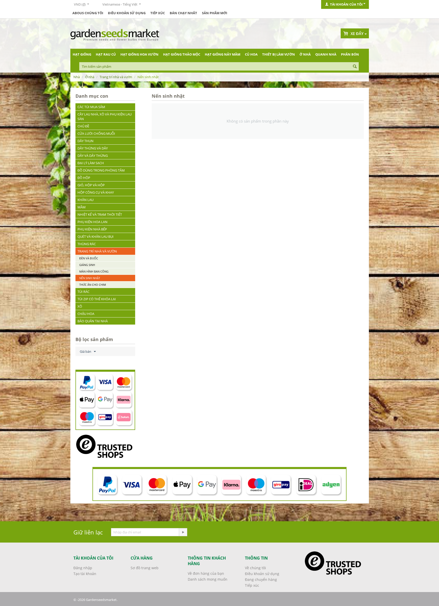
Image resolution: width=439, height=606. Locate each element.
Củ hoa (251, 54)
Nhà (76, 77)
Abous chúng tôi (87, 13)
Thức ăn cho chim (92, 285)
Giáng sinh (87, 265)
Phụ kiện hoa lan (92, 222)
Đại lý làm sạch (90, 163)
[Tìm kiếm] (354, 66)
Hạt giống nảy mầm (222, 54)
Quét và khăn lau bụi (95, 236)
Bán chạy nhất (183, 13)
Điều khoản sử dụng (127, 13)
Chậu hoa (85, 313)
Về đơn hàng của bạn (206, 573)
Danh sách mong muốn (207, 579)
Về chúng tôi (255, 567)
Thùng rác (86, 244)
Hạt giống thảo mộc (181, 54)
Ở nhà (305, 54)
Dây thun (85, 141)
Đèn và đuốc (88, 258)
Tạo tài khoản (84, 573)
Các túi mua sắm (91, 107)
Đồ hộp (83, 177)
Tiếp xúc (157, 13)
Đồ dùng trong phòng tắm (101, 170)
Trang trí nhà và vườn (116, 77)
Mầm (81, 207)
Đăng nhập (82, 567)
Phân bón (350, 54)
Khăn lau (85, 199)
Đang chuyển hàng (261, 579)
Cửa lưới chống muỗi (96, 133)
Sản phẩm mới (214, 13)
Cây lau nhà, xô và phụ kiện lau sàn (104, 116)
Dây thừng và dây (92, 148)
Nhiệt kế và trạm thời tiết (99, 214)
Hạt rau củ (106, 54)
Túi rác (83, 291)
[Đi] (183, 532)
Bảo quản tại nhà (92, 321)
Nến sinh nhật (89, 278)
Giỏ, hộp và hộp (91, 185)
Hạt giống (82, 54)
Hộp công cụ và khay (95, 192)
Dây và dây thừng (92, 155)
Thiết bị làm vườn (278, 54)
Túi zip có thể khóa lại (96, 299)
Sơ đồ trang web (145, 567)
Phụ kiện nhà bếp (92, 229)
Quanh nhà (325, 54)
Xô (79, 306)
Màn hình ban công (93, 271)
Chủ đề (83, 126)
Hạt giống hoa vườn (139, 54)
